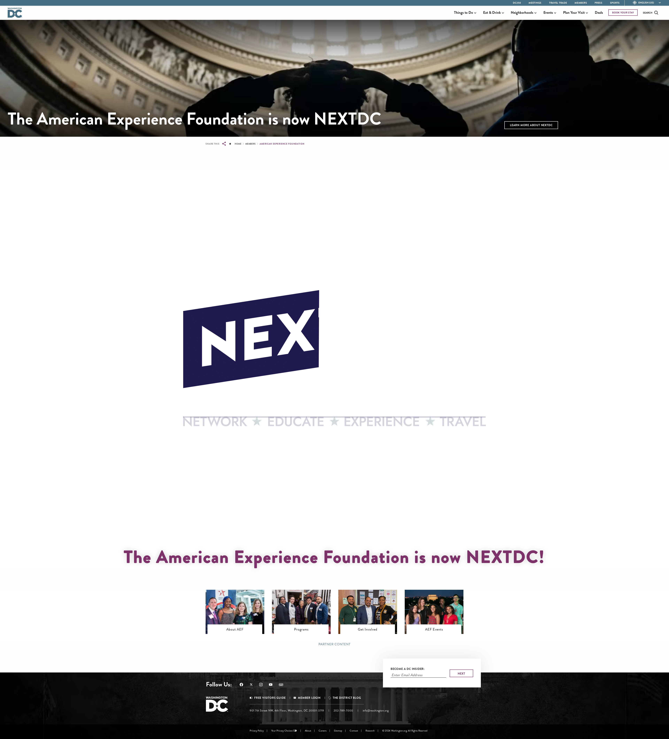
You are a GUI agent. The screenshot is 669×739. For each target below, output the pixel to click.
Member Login (309, 698)
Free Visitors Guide (270, 698)
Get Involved (367, 629)
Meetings (535, 3)
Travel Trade (558, 3)
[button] (531, 125)
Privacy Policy (257, 730)
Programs (301, 629)
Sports (615, 3)
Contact (354, 730)
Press (598, 3)
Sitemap (338, 730)
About (308, 730)
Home (238, 143)
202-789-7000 (343, 711)
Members (581, 3)
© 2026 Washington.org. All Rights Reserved (404, 730)
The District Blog (347, 698)
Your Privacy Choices (282, 730)
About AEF (235, 629)
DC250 (517, 3)
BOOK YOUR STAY (623, 12)
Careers (322, 730)
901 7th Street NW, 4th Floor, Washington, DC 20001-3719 (287, 711)
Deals (599, 12)
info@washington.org (376, 711)
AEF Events (434, 629)
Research (370, 730)
